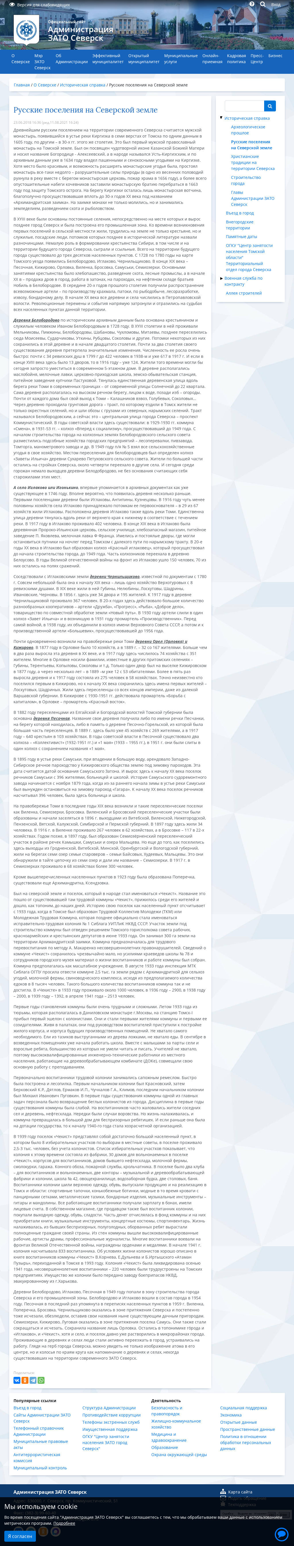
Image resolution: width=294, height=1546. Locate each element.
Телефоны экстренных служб (111, 1422)
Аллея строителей (244, 293)
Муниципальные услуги (181, 58)
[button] (282, 1534)
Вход (276, 4)
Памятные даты (241, 236)
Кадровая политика (236, 58)
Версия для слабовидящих (43, 4)
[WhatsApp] (41, 1380)
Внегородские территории (240, 225)
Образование (164, 1447)
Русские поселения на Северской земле (251, 144)
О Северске (20, 58)
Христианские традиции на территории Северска (253, 162)
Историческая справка (247, 118)
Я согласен (20, 1536)
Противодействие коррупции (111, 1415)
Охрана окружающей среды (179, 1454)
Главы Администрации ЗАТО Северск (252, 198)
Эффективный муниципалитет (108, 58)
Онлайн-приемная (212, 58)
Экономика (231, 1415)
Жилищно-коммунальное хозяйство (176, 1424)
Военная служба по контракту (243, 281)
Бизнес (275, 55)
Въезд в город (240, 213)
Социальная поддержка (243, 1407)
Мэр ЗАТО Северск (42, 61)
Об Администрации (72, 58)
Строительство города (246, 180)
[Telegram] (33, 1380)
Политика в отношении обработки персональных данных (245, 1442)
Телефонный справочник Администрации (38, 1431)
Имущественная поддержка (110, 1429)
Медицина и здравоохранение (169, 1437)
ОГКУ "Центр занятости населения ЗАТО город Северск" (105, 1442)
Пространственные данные (247, 1429)
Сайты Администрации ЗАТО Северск (42, 1418)
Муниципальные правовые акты (40, 1444)
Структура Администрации (109, 1407)
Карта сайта (240, 1492)
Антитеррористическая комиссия (36, 1457)
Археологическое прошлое (248, 130)
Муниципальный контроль (40, 1467)
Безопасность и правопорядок (166, 1410)
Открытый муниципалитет (144, 58)
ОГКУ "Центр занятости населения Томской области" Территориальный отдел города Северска (249, 257)
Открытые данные (238, 1422)
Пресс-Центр (257, 58)
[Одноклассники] (25, 1380)
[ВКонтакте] (16, 1380)
